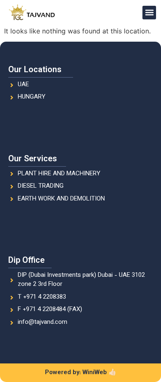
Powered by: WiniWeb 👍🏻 (80, 372)
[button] (149, 12)
